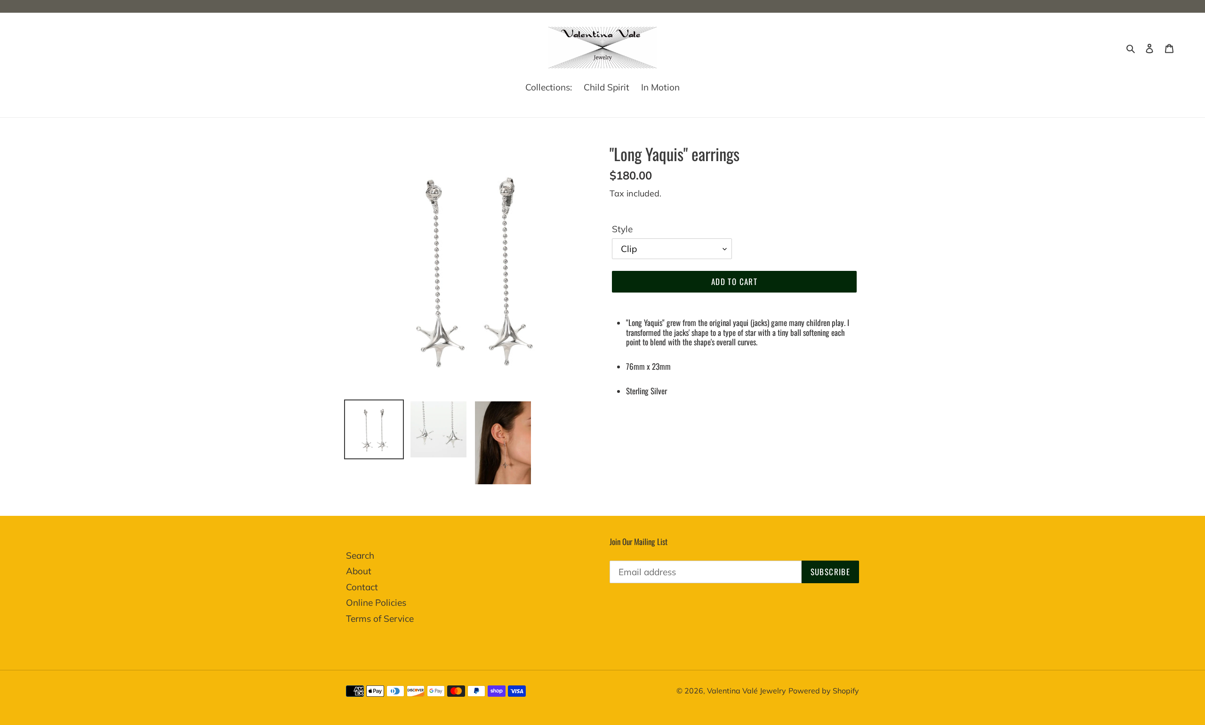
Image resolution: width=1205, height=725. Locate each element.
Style (622, 229)
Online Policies (376, 602)
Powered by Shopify (823, 690)
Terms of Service (380, 618)
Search (360, 555)
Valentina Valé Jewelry (746, 690)
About (358, 571)
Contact (362, 587)
